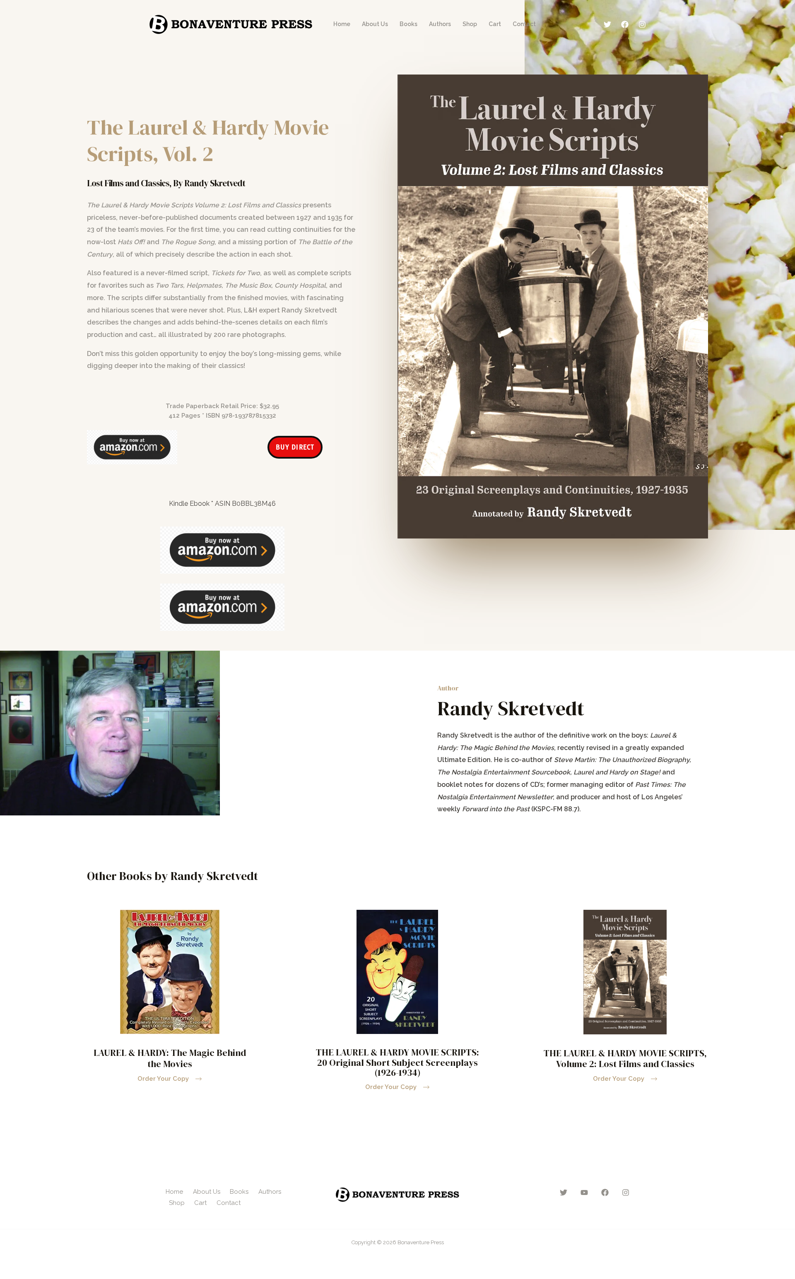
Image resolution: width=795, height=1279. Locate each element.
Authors (440, 24)
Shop (470, 24)
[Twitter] (607, 24)
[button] (625, 1079)
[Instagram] (642, 24)
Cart (495, 24)
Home (341, 24)
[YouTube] (584, 1192)
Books (408, 24)
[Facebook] (625, 24)
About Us (375, 24)
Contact (524, 24)
